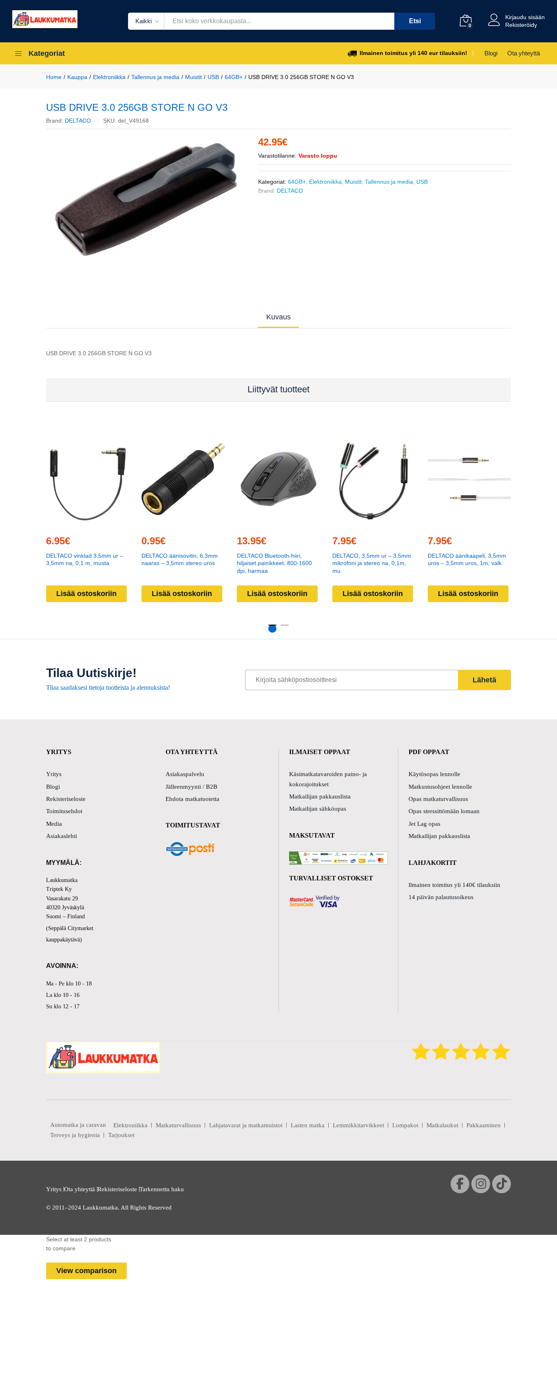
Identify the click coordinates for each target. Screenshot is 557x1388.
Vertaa (106, 523)
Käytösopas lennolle (434, 774)
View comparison (86, 1271)
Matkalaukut (442, 1125)
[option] (146, 199)
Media (54, 823)
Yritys (54, 774)
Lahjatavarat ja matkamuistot (246, 1125)
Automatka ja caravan (78, 1125)
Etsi (415, 21)
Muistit (353, 181)
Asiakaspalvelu (185, 774)
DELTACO (78, 120)
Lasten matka (308, 1125)
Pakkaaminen (483, 1125)
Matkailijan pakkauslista (320, 796)
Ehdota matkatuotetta (192, 799)
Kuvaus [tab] (278, 317)
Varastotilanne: (277, 155)
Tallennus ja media (389, 181)
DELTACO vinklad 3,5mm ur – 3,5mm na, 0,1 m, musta (84, 559)
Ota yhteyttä (523, 53)
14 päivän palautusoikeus (441, 897)
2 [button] (285, 629)
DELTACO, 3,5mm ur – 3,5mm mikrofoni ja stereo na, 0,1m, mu (371, 563)
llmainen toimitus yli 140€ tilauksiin (454, 885)
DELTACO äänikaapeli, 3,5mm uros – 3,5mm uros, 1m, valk (467, 559)
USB (422, 181)
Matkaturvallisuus (178, 1125)
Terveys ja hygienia (75, 1135)
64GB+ (297, 181)
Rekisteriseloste (66, 799)
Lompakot (405, 1125)
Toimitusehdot (64, 811)
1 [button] (272, 629)
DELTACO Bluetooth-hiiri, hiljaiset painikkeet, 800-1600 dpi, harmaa (274, 563)
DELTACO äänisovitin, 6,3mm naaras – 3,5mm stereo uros (179, 559)
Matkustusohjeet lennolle (440, 786)
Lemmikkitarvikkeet (358, 1125)
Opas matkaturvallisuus (438, 799)
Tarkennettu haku (161, 1189)
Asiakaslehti (61, 836)
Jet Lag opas (424, 823)
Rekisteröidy (521, 25)
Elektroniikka (325, 181)
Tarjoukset (121, 1135)
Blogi (490, 53)
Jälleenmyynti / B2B (191, 786)
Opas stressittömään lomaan (444, 811)
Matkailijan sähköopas (317, 808)
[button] (69, 523)
